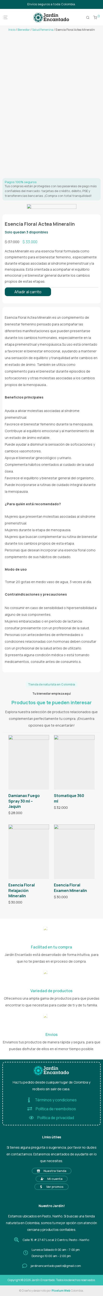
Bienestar (23, 30)
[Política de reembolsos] (29, 1108)
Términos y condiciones (56, 1100)
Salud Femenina (42, 30)
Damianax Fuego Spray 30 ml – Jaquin (24, 801)
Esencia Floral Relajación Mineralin (21, 890)
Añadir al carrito (27, 291)
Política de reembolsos (56, 1108)
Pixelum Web (61, 1291)
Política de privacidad (55, 1117)
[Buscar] (88, 17)
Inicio (11, 30)
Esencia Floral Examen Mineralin (70, 887)
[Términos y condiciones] (29, 1099)
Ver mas (13, 813)
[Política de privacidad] (31, 1117)
